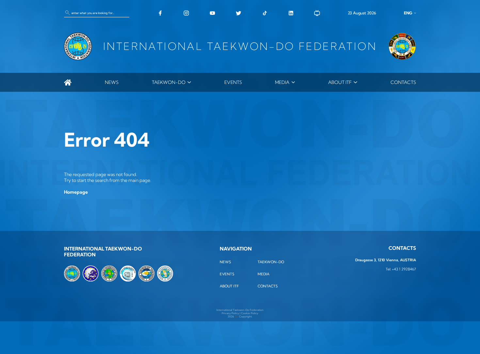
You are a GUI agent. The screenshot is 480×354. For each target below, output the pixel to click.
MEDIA (282, 82)
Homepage (76, 192)
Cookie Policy (249, 313)
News (112, 82)
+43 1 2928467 (404, 269)
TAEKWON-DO (168, 82)
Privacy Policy (230, 313)
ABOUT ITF (340, 82)
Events (233, 82)
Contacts (403, 82)
